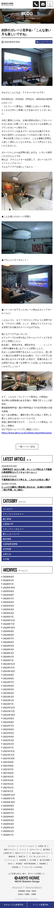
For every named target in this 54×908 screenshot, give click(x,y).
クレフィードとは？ (27, 846)
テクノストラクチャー (13, 514)
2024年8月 (8, 635)
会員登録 (15, 867)
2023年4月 (8, 693)
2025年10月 (9, 587)
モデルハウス (34, 850)
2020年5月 (8, 820)
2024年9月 (8, 631)
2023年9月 (8, 675)
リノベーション (10, 860)
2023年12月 (9, 664)
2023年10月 (9, 671)
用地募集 (42, 864)
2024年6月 (8, 642)
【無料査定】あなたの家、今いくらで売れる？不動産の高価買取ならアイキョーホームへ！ (27, 470)
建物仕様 (12, 857)
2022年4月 (8, 736)
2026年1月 (8, 584)
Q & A (10, 864)
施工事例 (7, 519)
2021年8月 (8, 765)
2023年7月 (8, 682)
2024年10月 (9, 627)
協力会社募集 (45, 860)
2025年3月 (8, 613)
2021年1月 (8, 791)
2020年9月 (8, 805)
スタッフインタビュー (13, 529)
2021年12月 (9, 751)
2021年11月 (8, 754)
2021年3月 (8, 784)
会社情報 (22, 860)
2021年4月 (8, 780)
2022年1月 (8, 747)
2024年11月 (9, 624)
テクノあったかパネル (37, 857)
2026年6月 (8, 576)
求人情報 (33, 860)
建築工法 (22, 857)
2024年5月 (8, 645)
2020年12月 (9, 794)
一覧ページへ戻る (26, 446)
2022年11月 (9, 711)
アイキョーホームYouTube (32, 867)
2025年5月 (8, 605)
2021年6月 (8, 773)
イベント (22, 850)
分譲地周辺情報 (10, 544)
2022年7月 (8, 725)
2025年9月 (8, 591)
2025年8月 (8, 595)
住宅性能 (7, 549)
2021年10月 (9, 758)
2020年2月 (8, 831)
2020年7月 (8, 813)
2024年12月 (9, 620)
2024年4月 (8, 649)
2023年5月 (8, 689)
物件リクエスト (10, 850)
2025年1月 (8, 616)
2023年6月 (8, 685)
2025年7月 (8, 598)
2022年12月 (9, 707)
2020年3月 (8, 827)
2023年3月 (8, 696)
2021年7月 (8, 769)
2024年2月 (8, 656)
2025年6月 (8, 602)
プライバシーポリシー (33, 887)
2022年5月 (8, 733)
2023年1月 (8, 704)
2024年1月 (8, 660)
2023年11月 (9, 667)
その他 (6, 559)
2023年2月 (8, 700)
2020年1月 (8, 834)
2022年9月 (8, 718)
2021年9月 (8, 762)
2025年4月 (8, 609)
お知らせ (7, 554)
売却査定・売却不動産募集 (26, 864)
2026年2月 (8, 580)
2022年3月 (8, 740)
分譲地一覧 (42, 846)
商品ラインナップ (21, 853)
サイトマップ (17, 887)
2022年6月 (8, 729)
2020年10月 (9, 802)
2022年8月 (8, 722)
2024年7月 (8, 638)
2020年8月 (8, 809)
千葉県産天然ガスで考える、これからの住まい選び (26, 479)
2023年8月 (8, 678)
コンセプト (8, 509)
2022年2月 (8, 744)
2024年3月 (8, 653)
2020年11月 (9, 798)
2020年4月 (8, 824)
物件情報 (7, 539)
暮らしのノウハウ (44, 42)
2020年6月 (8, 816)
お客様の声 (8, 524)
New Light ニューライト (41, 853)
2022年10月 (9, 714)
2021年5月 (8, 776)
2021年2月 (8, 787)
